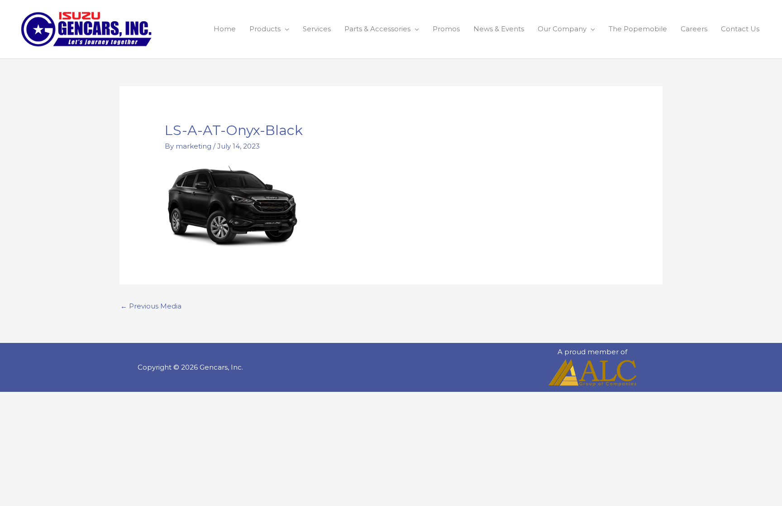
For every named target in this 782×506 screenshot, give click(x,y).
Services (317, 28)
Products (265, 28)
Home (225, 28)
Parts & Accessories (377, 28)
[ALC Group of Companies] (592, 372)
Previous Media (150, 306)
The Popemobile (638, 28)
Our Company (562, 28)
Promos (446, 28)
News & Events (498, 28)
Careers (694, 28)
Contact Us (740, 28)
